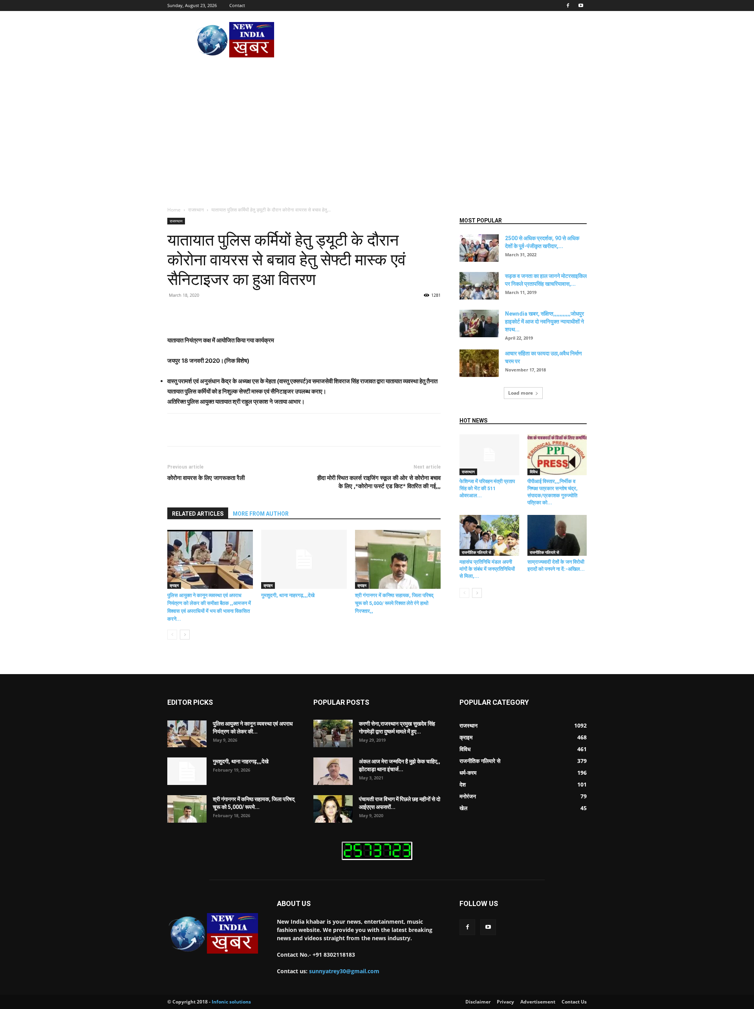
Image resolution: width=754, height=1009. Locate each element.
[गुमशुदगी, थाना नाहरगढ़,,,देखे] (304, 559)
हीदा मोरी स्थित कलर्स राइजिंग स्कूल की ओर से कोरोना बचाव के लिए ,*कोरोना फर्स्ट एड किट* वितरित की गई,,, (379, 482)
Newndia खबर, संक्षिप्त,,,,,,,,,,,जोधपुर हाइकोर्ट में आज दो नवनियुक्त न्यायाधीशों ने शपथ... (544, 322)
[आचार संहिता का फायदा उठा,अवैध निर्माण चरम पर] (479, 363)
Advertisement (537, 1001)
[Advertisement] (377, 120)
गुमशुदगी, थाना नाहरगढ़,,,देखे (288, 595)
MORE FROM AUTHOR (261, 514)
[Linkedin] (294, 313)
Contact (237, 5)
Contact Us (574, 1001)
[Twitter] (239, 313)
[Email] (312, 313)
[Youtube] (581, 5)
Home (174, 209)
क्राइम (174, 585)
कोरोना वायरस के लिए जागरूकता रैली (206, 478)
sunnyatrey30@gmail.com (344, 971)
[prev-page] (172, 635)
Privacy (505, 1001)
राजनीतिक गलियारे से (476, 552)
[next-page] (185, 635)
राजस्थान (196, 209)
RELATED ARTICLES (197, 514)
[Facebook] (568, 5)
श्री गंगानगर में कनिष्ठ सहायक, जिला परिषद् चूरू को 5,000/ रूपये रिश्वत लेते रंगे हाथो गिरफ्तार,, (394, 603)
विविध (534, 471)
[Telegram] (330, 313)
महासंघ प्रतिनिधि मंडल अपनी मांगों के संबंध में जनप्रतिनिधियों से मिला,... (487, 569)
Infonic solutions (231, 1001)
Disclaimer (477, 1001)
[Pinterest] (257, 313)
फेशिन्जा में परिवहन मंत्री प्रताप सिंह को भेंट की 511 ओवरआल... (487, 488)
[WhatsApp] (276, 313)
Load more (520, 393)
